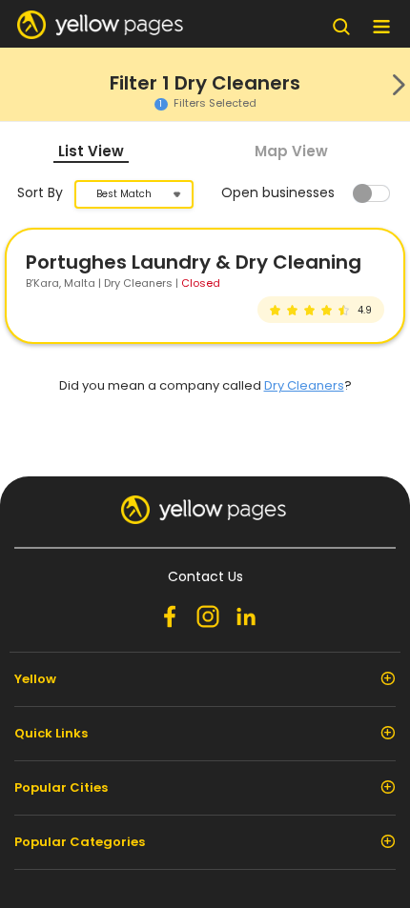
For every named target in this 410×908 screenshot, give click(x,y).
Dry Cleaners (304, 385)
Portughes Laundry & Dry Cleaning (193, 262)
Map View (291, 151)
